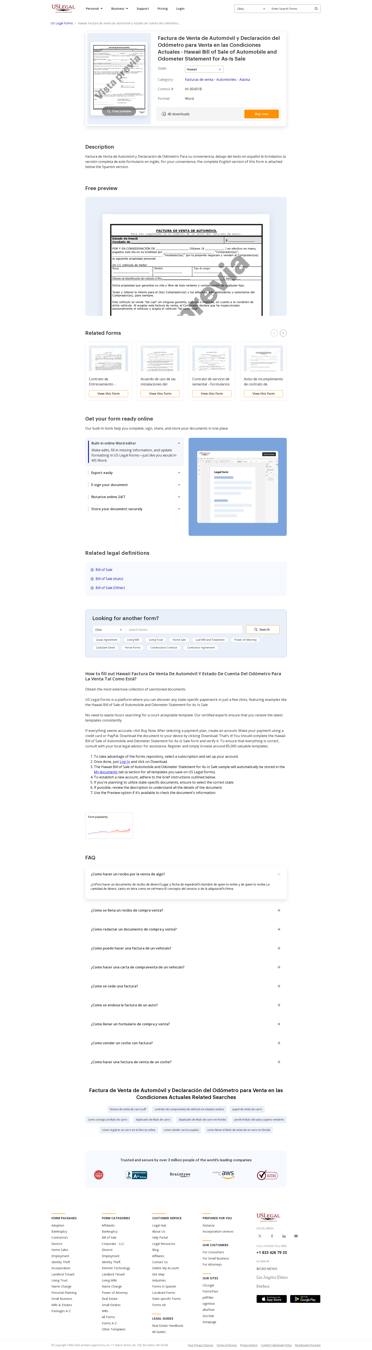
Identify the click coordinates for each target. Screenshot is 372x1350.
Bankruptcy (59, 1231)
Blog (155, 1250)
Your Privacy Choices (200, 1345)
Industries (159, 1280)
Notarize (209, 1225)
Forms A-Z (109, 1323)
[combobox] (251, 9)
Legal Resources (163, 1244)
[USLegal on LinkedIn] (284, 1236)
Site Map (158, 1274)
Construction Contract (163, 647)
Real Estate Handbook (167, 1325)
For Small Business (216, 1258)
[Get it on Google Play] (305, 1299)
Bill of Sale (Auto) (109, 578)
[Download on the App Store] (271, 1299)
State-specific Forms (166, 1299)
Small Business (61, 1299)
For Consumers (213, 1252)
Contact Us (160, 1262)
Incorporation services (218, 1231)
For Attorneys (212, 1264)
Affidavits (108, 1225)
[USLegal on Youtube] (296, 1236)
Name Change (61, 1286)
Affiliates (158, 1256)
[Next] (283, 333)
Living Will (133, 640)
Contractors (59, 1237)
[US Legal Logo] (268, 1217)
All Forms (108, 1317)
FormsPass (210, 1291)
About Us (158, 1231)
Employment (60, 1256)
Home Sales (59, 1250)
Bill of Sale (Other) (110, 587)
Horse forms (132, 647)
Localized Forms (163, 1293)
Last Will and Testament (210, 640)
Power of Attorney (245, 640)
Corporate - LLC (113, 1244)
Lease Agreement (106, 640)
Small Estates (111, 1305)
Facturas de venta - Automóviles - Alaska (217, 79)
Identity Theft (60, 1262)
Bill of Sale (104, 569)
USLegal (208, 1285)
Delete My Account (165, 1268)
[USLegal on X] (259, 1236)
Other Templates (114, 1329)
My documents (106, 772)
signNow (209, 1304)
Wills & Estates (61, 1305)
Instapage (209, 1322)
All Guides (159, 1332)
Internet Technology (116, 1268)
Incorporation (60, 1268)
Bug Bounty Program (308, 1345)
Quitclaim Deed (105, 647)
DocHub (208, 1316)
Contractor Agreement (201, 647)
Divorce (56, 1244)
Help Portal (160, 1237)
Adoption (57, 1225)
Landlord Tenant (62, 1274)
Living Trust (156, 640)
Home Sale (179, 640)
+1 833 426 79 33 (271, 1252)
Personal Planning (63, 1293)
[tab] (134, 452)
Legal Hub (159, 1225)
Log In (125, 761)
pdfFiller (208, 1297)
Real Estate (110, 1299)
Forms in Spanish (164, 1286)
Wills (105, 1311)
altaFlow (208, 1310)
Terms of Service (227, 1345)
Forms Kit (159, 1305)
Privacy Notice (248, 1345)
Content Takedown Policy (276, 1345)
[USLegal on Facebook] (271, 1236)
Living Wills (109, 1280)
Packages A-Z (61, 1311)
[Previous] (274, 333)
